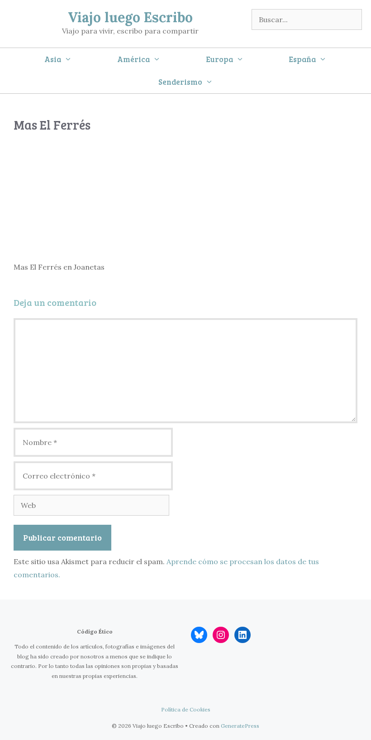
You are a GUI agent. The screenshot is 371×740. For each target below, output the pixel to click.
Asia (52, 59)
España (302, 59)
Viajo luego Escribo (130, 17)
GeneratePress (240, 725)
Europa (219, 59)
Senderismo (180, 82)
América (133, 59)
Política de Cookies (185, 709)
